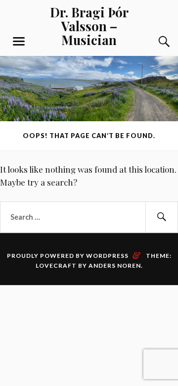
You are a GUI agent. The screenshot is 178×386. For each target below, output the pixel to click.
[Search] (154, 41)
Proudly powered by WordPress (68, 255)
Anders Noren (115, 265)
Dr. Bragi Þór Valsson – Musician (89, 25)
